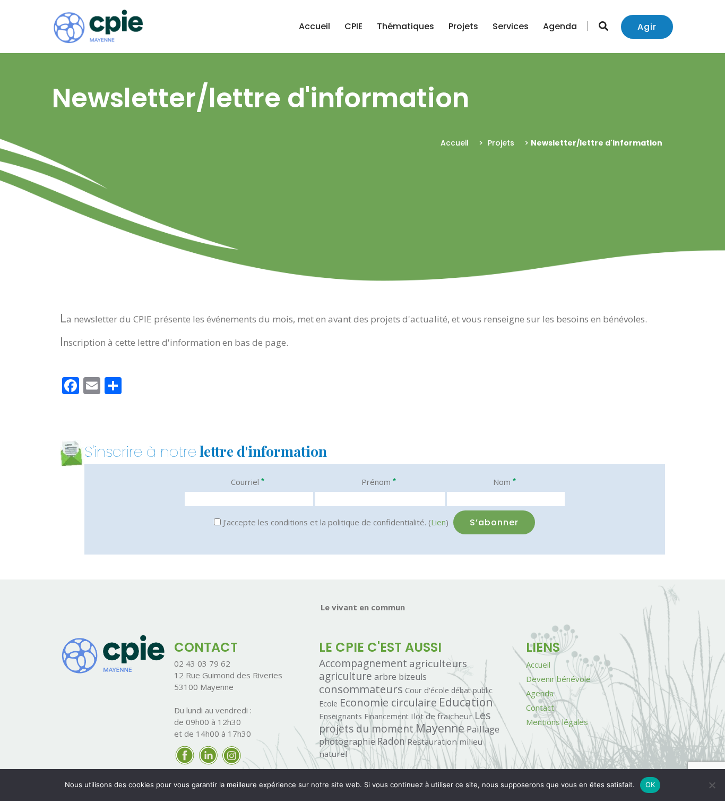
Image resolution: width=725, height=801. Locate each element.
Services (511, 26)
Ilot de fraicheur (441, 716)
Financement (386, 716)
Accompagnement (363, 663)
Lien (438, 522)
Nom (504, 481)
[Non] (711, 785)
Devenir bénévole (558, 679)
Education (466, 702)
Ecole (328, 703)
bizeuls (413, 677)
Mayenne (440, 728)
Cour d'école (427, 690)
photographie (347, 741)
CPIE (353, 26)
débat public (472, 690)
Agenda (560, 26)
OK (650, 784)
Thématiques (405, 26)
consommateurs (361, 688)
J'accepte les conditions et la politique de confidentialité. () (334, 522)
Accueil (314, 26)
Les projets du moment (404, 722)
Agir (647, 27)
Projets (463, 26)
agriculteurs (438, 663)
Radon (391, 741)
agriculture (345, 676)
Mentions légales (557, 722)
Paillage (483, 729)
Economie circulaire (388, 702)
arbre (385, 676)
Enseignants (340, 716)
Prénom (378, 481)
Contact (540, 707)
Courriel (247, 481)
